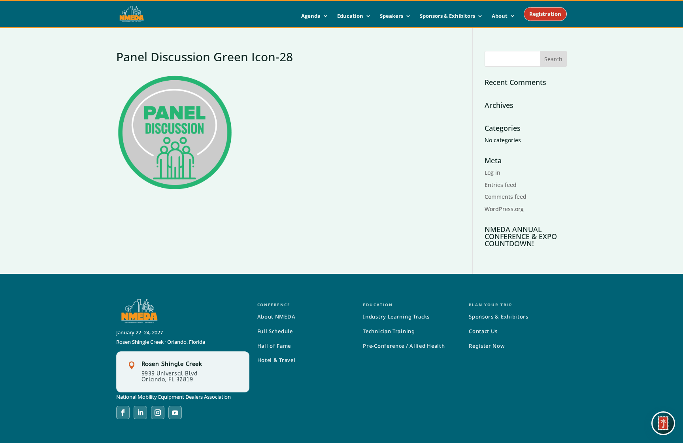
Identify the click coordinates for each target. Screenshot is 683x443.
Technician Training (389, 331)
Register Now (486, 345)
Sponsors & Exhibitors (447, 16)
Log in (492, 172)
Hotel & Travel (276, 360)
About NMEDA (276, 316)
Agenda (311, 16)
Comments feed (505, 196)
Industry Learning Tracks (396, 316)
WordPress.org (504, 209)
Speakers (391, 16)
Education (350, 16)
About (500, 16)
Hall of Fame (274, 345)
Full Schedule (275, 331)
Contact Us (483, 331)
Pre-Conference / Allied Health (404, 345)
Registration (545, 13)
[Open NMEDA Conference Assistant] (663, 423)
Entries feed (501, 185)
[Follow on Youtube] (175, 412)
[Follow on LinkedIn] (140, 412)
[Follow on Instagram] (157, 412)
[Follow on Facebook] (123, 412)
